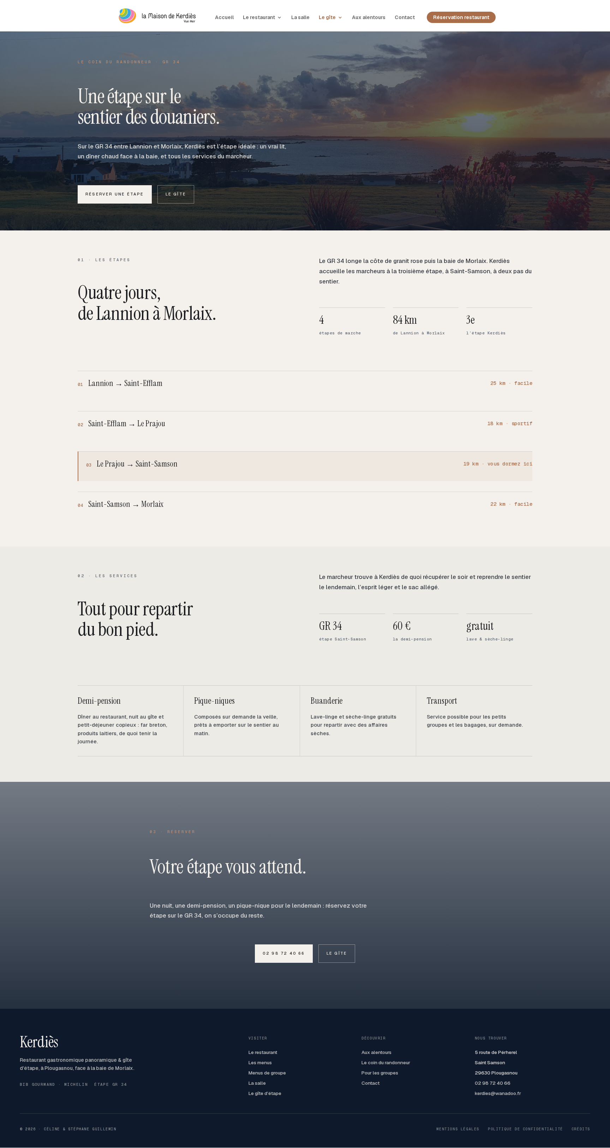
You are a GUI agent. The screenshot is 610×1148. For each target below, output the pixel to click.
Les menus (260, 1062)
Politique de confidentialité (525, 1129)
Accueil (224, 17)
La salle (300, 17)
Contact (405, 17)
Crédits (581, 1129)
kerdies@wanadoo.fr (498, 1093)
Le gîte (327, 17)
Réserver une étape (114, 194)
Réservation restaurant (461, 17)
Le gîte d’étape (265, 1093)
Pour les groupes (379, 1073)
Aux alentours (368, 17)
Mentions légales (457, 1129)
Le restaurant (259, 17)
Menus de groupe (267, 1073)
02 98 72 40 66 (284, 953)
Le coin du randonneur (385, 1062)
